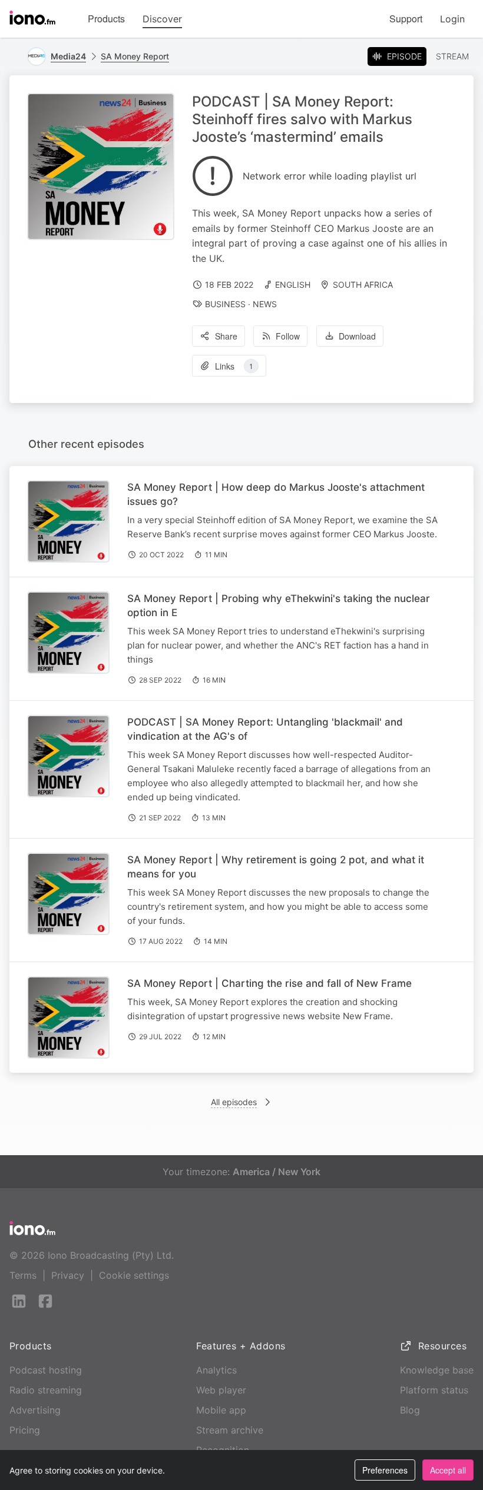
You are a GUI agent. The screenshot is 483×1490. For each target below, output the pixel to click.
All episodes (234, 1102)
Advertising (35, 1410)
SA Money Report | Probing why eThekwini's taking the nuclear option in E (278, 605)
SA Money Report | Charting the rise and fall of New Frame (269, 983)
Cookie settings (134, 1275)
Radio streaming (45, 1390)
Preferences (385, 1470)
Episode (404, 56)
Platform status (434, 1390)
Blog (410, 1410)
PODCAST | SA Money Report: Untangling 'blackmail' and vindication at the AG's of (265, 729)
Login (452, 19)
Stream (452, 56)
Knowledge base (437, 1370)
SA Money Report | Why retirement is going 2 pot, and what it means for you (275, 867)
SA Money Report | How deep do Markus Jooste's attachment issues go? (276, 494)
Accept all (448, 1470)
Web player (221, 1390)
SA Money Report (135, 56)
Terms (23, 1275)
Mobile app (221, 1410)
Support (405, 18)
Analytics (216, 1370)
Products (106, 18)
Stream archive (229, 1430)
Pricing (24, 1430)
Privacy (67, 1275)
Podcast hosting (45, 1370)
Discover (162, 19)
